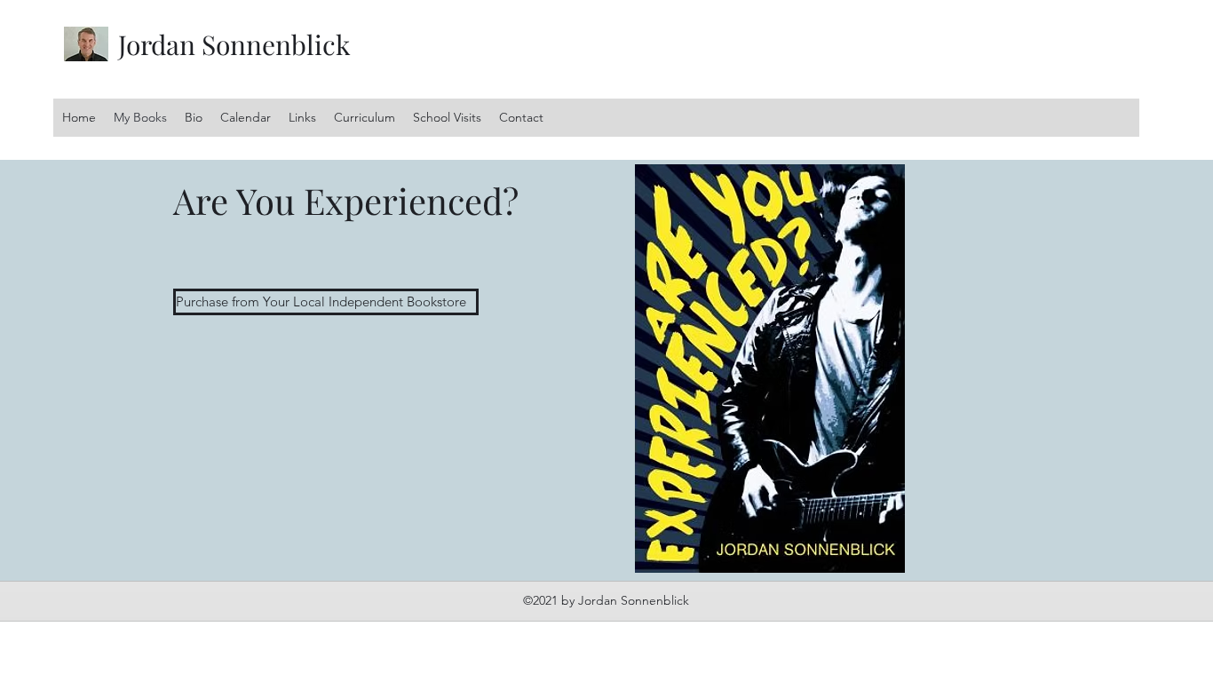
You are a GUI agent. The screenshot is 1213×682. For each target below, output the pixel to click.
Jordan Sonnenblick (234, 44)
